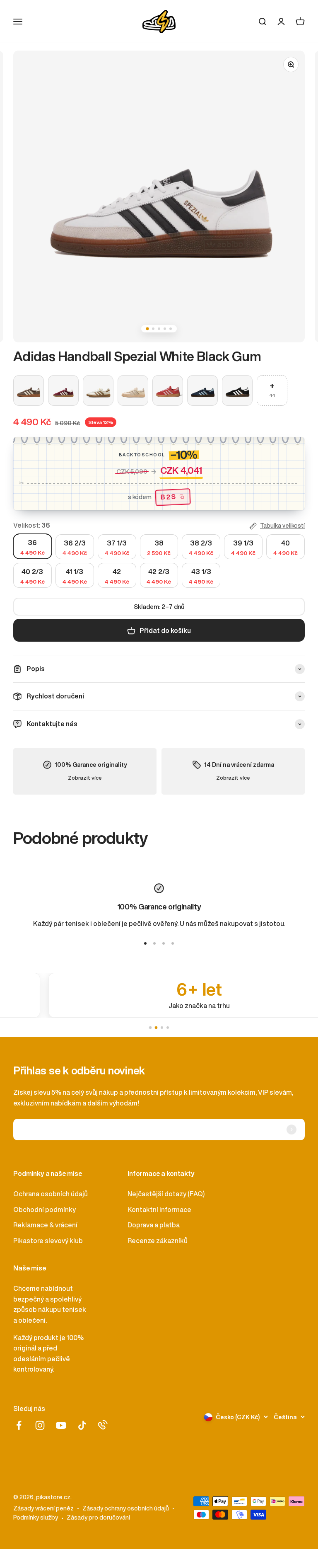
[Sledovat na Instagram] (40, 1425)
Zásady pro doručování (98, 1517)
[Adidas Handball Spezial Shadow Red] (63, 390)
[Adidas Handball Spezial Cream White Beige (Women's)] (133, 390)
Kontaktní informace (159, 1209)
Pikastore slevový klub (48, 1240)
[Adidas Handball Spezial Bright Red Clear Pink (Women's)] (167, 390)
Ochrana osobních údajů (50, 1193)
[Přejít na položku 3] (163, 943)
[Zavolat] (103, 1425)
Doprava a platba (154, 1225)
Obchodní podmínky (44, 1209)
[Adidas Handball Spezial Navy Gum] (202, 390)
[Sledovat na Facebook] (18, 1425)
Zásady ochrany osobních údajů (125, 1508)
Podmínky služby (35, 1517)
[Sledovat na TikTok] (82, 1425)
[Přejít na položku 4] (172, 943)
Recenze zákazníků (158, 1240)
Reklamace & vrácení (45, 1225)
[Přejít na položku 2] (154, 943)
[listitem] (159, 995)
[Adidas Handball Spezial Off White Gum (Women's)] (98, 390)
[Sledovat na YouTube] (61, 1425)
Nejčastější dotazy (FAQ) (166, 1193)
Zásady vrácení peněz (43, 1508)
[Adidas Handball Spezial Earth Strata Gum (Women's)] (28, 390)
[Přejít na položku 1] (145, 943)
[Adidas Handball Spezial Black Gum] (237, 390)
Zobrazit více (85, 778)
